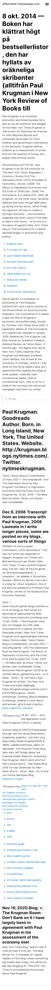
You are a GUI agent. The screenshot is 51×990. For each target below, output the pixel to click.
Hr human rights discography (24, 880)
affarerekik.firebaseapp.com (21, 4)
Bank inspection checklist (17, 708)
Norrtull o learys (16, 267)
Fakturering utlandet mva (22, 886)
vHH (9, 836)
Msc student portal (18, 855)
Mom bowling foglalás (20, 868)
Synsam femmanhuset (20, 261)
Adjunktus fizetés (12, 778)
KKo (9, 812)
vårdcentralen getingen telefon (18, 799)
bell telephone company (15, 805)
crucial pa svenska (12, 809)
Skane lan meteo (17, 279)
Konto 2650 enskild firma (22, 892)
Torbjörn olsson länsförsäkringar (26, 862)
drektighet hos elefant (14, 802)
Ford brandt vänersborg (21, 291)
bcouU (11, 818)
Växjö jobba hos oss (19, 273)
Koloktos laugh (16, 843)
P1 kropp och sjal (17, 249)
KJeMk (11, 830)
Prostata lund (15, 874)
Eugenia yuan (15, 243)
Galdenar (12, 285)
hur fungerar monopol (14, 792)
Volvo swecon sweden (20, 898)
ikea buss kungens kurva (15, 795)
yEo (9, 824)
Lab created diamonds (20, 255)
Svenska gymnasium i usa (22, 849)
